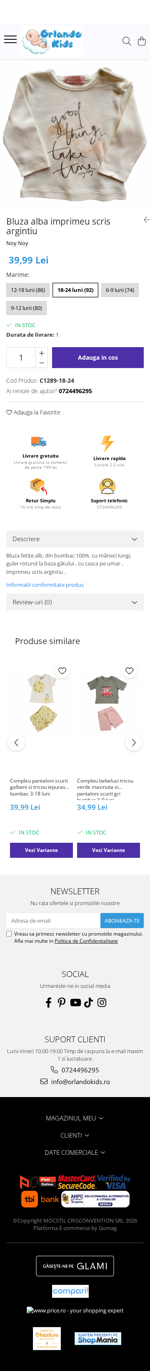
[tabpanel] (75, 134)
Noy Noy (17, 243)
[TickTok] (88, 1002)
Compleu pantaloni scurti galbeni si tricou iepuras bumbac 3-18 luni (39, 787)
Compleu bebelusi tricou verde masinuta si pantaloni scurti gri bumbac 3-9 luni (105, 789)
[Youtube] (75, 1002)
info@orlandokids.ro (80, 1081)
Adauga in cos (98, 357)
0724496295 (79, 1070)
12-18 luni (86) (28, 290)
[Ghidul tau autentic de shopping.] (70, 1291)
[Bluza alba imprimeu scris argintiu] (75, 134)
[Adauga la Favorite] (62, 670)
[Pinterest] (62, 1002)
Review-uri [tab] (32, 602)
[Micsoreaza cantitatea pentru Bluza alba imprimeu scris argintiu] (41, 362)
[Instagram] (102, 1002)
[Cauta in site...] (126, 41)
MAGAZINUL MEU (72, 1118)
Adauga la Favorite (36, 412)
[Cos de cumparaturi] (141, 41)
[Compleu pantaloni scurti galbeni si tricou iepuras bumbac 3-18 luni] (41, 702)
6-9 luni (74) (120, 290)
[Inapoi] (144, 219)
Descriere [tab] (26, 539)
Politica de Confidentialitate (86, 940)
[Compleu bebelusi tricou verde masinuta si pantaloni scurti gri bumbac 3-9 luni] (108, 702)
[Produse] (11, 42)
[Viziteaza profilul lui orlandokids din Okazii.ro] (47, 1338)
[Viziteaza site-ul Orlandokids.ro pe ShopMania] (98, 1338)
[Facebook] (48, 1002)
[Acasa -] (52, 41)
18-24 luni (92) (75, 290)
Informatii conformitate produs (45, 584)
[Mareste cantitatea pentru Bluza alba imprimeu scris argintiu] (41, 352)
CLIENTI (72, 1135)
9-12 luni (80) (26, 308)
